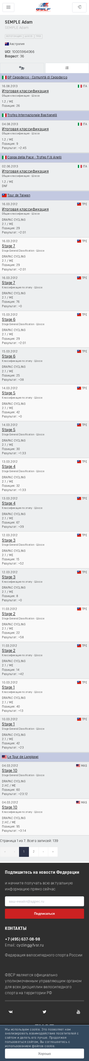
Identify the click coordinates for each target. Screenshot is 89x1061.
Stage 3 (9, 541)
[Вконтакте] (11, 1012)
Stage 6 (9, 320)
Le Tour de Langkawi (23, 757)
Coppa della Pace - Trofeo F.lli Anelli (34, 157)
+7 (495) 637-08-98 (22, 940)
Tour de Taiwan (18, 195)
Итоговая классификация (25, 91)
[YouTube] (78, 1012)
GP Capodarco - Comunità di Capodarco (37, 77)
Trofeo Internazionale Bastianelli (32, 115)
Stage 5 (9, 393)
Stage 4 (9, 467)
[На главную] (43, 7)
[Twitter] (44, 1012)
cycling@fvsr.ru (30, 945)
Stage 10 (9, 771)
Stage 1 (8, 688)
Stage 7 (8, 246)
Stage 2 (9, 614)
